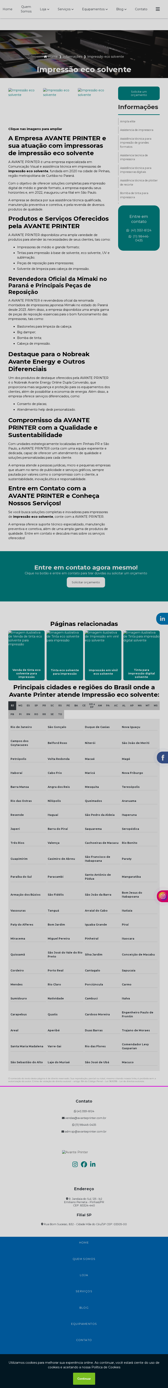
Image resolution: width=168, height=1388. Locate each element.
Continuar (84, 1378)
